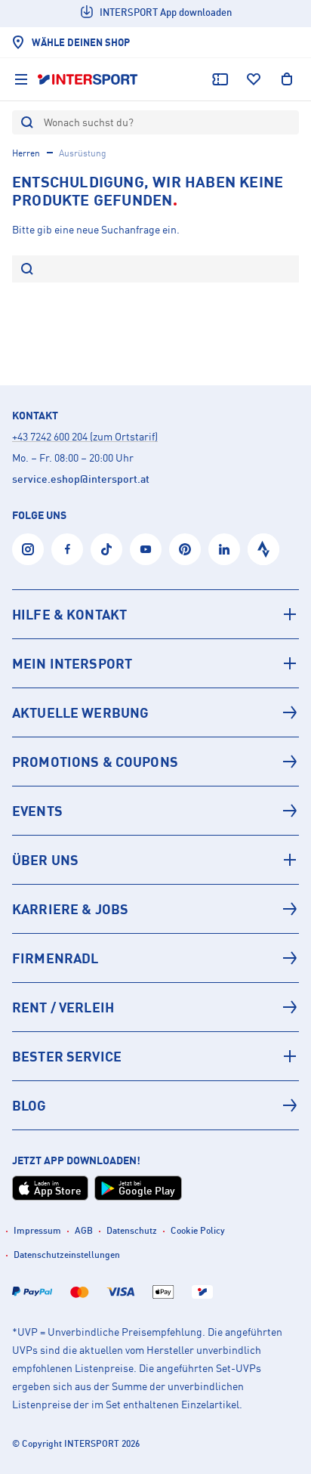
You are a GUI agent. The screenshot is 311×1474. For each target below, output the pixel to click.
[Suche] (27, 270)
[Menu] (21, 79)
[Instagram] (28, 549)
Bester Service (67, 1056)
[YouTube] (146, 549)
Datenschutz (131, 1230)
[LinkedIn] (224, 549)
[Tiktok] (106, 549)
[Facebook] (67, 549)
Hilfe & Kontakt (69, 614)
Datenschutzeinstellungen (67, 1254)
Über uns (45, 859)
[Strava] (263, 549)
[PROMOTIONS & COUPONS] (155, 761)
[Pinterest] (185, 549)
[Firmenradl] (155, 958)
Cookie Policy (198, 1230)
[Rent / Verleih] (155, 1007)
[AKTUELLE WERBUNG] (155, 712)
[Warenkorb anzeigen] (287, 79)
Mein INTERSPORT (72, 663)
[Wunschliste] (254, 79)
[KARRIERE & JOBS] (155, 909)
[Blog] (155, 1105)
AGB (84, 1230)
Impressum (37, 1230)
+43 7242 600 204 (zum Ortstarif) (85, 436)
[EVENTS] (155, 810)
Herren (26, 153)
